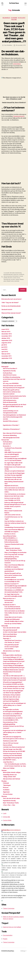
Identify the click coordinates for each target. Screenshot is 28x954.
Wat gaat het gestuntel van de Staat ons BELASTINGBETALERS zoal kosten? (14, 406)
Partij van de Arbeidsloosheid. (11, 306)
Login (4, 813)
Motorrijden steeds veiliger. (12, 772)
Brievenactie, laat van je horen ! (11, 299)
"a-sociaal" (6, 272)
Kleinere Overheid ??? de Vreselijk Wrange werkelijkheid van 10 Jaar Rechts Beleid (15, 458)
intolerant (21, 274)
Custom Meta (7, 820)
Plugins (5, 939)
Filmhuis (4, 796)
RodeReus (9, 45)
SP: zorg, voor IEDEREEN (10, 383)
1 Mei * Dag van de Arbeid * (10, 302)
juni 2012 (4, 347)
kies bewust (15, 276)
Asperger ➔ (7, 638)
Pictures (5, 787)
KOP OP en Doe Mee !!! (10, 368)
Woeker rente (10, 281)
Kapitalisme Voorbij (9, 371)
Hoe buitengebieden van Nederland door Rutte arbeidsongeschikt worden (14, 417)
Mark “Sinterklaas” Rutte (14, 550)
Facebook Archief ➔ (9, 604)
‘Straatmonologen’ (19, 116)
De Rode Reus (14, 3)
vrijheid (17, 279)
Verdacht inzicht (6, 309)
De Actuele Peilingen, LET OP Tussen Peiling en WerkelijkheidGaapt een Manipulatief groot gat (13, 659)
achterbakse (17, 64)
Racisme (10, 277)
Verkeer (4, 770)
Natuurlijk (4, 626)
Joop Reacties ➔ (8, 762)
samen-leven (16, 277)
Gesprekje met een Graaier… (13, 617)
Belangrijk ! (6, 17)
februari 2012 (5, 354)
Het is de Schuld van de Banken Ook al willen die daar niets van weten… (14, 490)
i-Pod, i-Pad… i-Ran (9, 805)
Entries (6, 817)
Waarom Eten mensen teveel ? (11, 313)
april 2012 (4, 351)
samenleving (7, 279)
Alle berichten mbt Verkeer (11, 779)
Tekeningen (7, 785)
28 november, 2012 (21, 45)
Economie (14, 17)
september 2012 (6, 340)
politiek (5, 277)
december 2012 (6, 334)
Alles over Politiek (8, 768)
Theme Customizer (8, 908)
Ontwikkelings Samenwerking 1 (14, 527)
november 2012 (6, 336)
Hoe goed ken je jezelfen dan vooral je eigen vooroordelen (11, 646)
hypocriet (15, 274)
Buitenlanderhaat (8, 274)
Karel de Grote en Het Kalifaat (12, 927)
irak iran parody (8, 276)
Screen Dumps (8, 794)
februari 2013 (5, 331)
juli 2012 (4, 345)
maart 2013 (5, 329)
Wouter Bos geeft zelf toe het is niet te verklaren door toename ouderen (12, 392)
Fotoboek (6, 783)
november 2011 (6, 356)
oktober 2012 (5, 338)
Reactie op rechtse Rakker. (13, 623)
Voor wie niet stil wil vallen (11, 628)
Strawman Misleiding (10, 435)
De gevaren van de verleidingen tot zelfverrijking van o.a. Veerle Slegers (14, 705)
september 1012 (6, 358)
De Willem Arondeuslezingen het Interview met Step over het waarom (14, 379)
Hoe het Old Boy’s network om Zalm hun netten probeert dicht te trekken (15, 523)
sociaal (13, 279)
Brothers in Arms (9, 534)
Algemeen (6, 792)
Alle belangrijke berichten (11, 437)
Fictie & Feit (21, 17)
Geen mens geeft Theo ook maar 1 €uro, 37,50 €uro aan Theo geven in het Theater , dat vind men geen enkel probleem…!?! (14, 32)
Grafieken (6, 789)
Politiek (14, 19)
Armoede (12, 272)
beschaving (18, 272)
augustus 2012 (6, 342)
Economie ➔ (7, 446)
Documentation (7, 935)
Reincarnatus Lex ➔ (9, 598)
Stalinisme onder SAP (10, 741)
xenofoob (16, 281)
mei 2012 (4, 349)
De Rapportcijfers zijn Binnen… (13, 655)
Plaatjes (4, 781)
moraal (21, 276)
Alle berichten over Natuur (11, 651)
